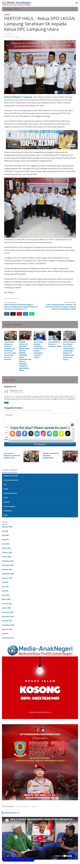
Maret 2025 (6, 599)
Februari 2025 (7, 604)
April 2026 (5, 544)
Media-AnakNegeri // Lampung (18, 97)
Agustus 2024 (7, 629)
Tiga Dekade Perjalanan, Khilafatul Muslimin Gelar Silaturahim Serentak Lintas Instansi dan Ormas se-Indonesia (10, 350)
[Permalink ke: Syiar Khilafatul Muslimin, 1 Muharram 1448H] (54, 335)
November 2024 (8, 616)
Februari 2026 (7, 552)
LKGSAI (6, 15)
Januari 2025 (6, 608)
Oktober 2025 (7, 569)
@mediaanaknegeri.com (11, 813)
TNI (5, 484)
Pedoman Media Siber (23, 806)
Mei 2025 (5, 591)
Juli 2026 (5, 531)
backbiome (14, 391)
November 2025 (8, 565)
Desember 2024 (7, 612)
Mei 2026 (5, 540)
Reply (6, 403)
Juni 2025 (5, 587)
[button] (18, 859)
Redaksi (34, 806)
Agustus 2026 (7, 527)
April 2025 (5, 595)
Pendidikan (8, 511)
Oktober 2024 (7, 621)
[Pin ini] (19, 314)
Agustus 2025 (7, 578)
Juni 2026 (5, 535)
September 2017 (8, 638)
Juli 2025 (5, 582)
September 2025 (8, 574)
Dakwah (7, 502)
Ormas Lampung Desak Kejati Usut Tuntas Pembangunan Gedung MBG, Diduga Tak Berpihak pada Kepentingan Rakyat (69, 350)
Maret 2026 (6, 548)
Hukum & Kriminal (10, 493)
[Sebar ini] (6, 314)
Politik (6, 489)
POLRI (6, 498)
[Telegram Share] (25, 314)
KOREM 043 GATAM (11, 476)
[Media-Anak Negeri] (16, 3)
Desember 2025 (7, 561)
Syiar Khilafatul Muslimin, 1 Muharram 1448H (54, 344)
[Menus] (76, 3)
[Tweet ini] (13, 314)
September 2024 (8, 625)
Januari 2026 (6, 557)
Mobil (6, 515)
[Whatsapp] (31, 314)
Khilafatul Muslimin (11, 480)
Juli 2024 (5, 633)
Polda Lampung (9, 506)
